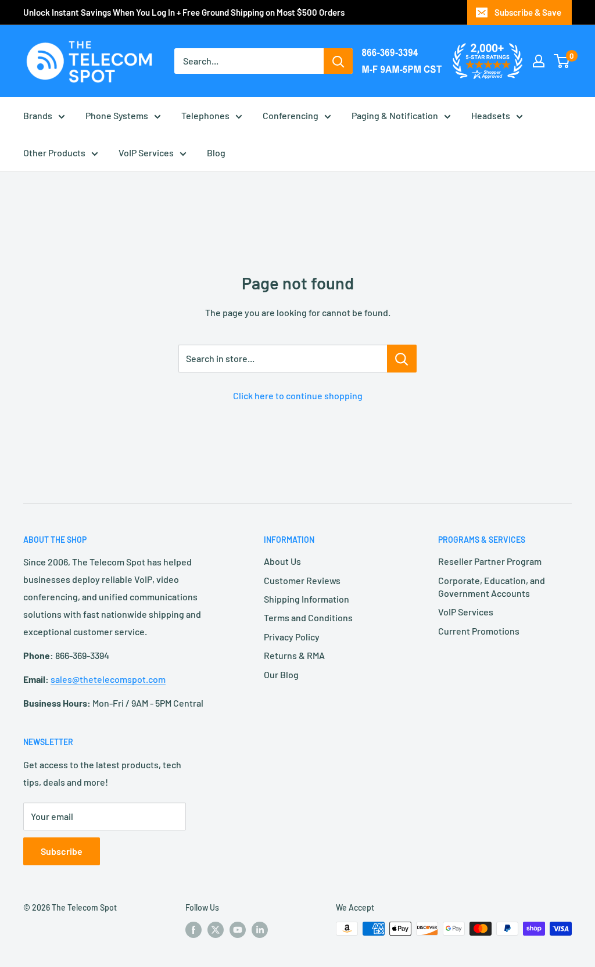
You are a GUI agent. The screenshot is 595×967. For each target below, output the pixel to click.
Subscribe (62, 851)
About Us (282, 561)
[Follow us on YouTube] (238, 930)
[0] (562, 61)
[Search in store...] (402, 359)
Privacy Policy (292, 636)
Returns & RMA (294, 655)
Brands (37, 115)
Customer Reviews (302, 580)
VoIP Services (146, 152)
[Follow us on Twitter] (215, 930)
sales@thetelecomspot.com (108, 679)
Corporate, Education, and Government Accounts (491, 587)
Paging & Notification (395, 115)
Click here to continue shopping (298, 395)
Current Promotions (478, 630)
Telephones (205, 115)
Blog (216, 152)
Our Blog (281, 674)
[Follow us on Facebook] (193, 930)
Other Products (54, 152)
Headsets (490, 115)
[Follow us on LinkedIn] (260, 930)
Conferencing (290, 115)
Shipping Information (306, 598)
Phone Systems (116, 115)
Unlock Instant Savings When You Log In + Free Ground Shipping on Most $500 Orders (184, 12)
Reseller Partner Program (490, 561)
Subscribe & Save (527, 12)
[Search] (338, 61)
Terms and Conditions (308, 617)
